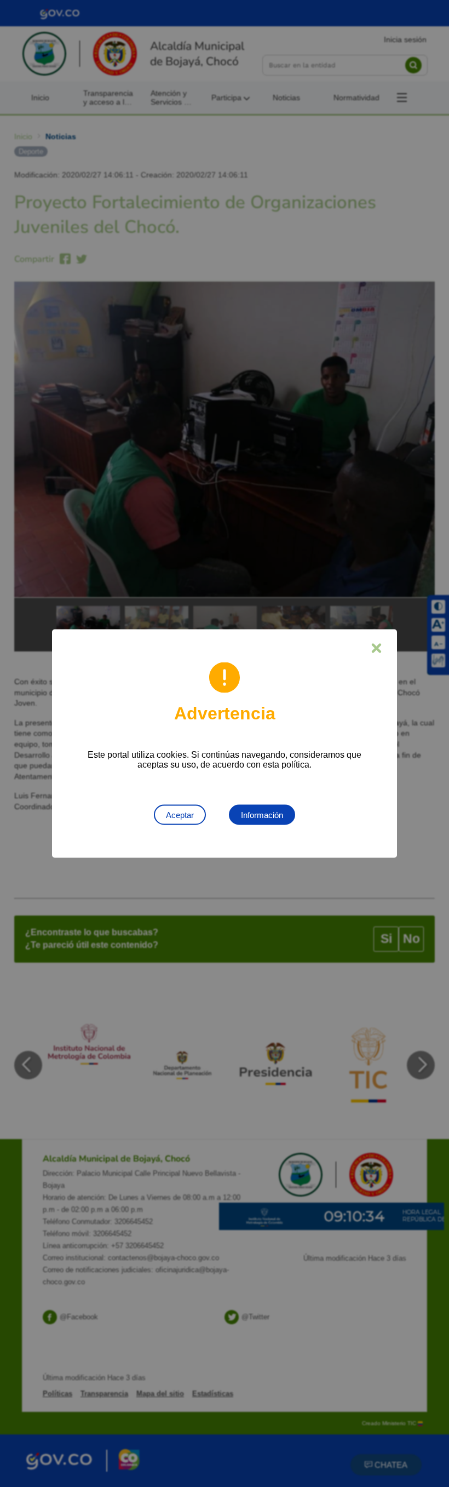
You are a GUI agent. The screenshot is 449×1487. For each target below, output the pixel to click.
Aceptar (180, 815)
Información (262, 815)
